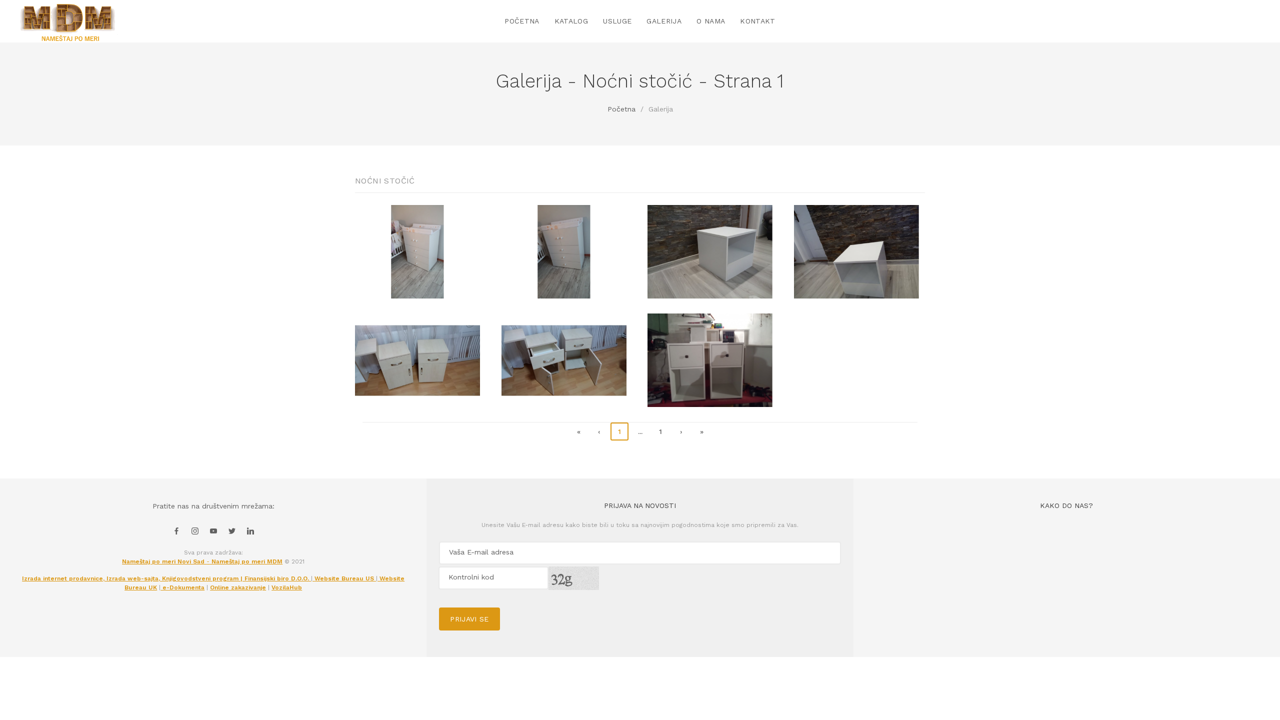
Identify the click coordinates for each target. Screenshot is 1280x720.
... (640, 432)
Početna (622, 109)
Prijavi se (469, 619)
